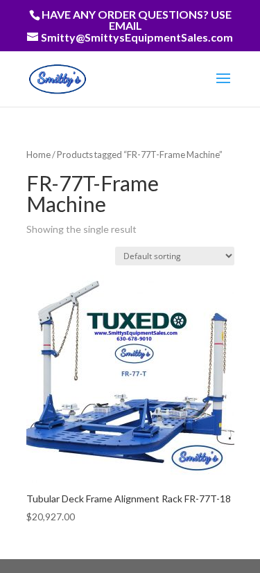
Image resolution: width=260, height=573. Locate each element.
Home (38, 154)
